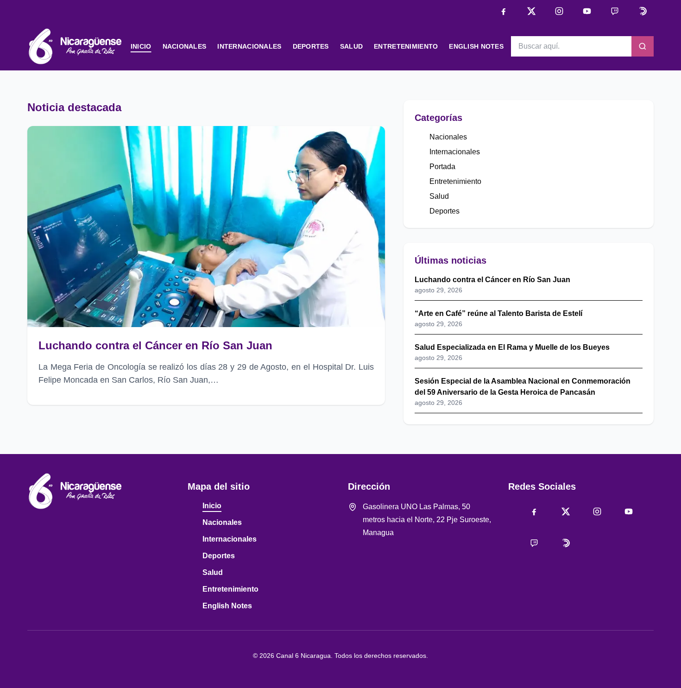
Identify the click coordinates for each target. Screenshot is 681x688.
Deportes (311, 46)
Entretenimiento (406, 46)
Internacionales (249, 46)
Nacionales (185, 46)
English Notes (476, 46)
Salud (351, 46)
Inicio (141, 46)
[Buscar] (642, 46)
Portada (442, 166)
